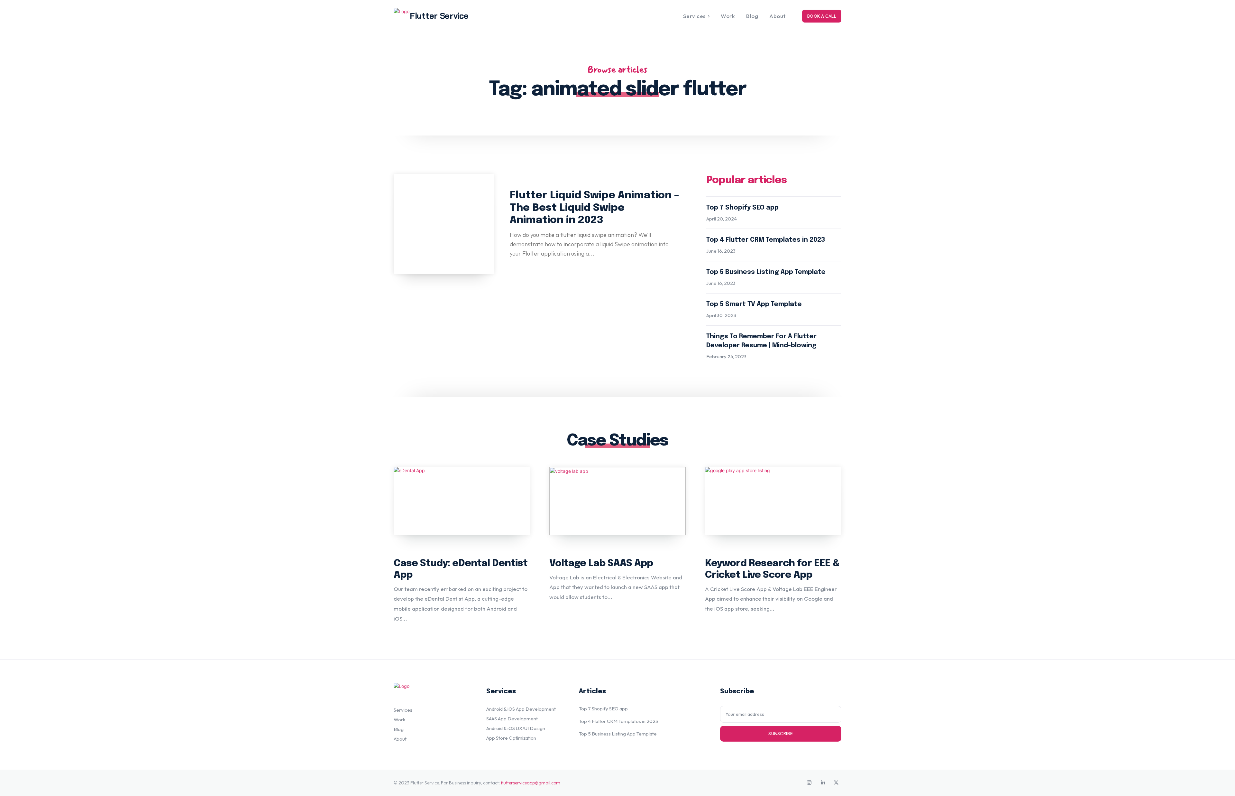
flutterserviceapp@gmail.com (530, 783)
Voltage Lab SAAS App (601, 563)
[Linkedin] (823, 783)
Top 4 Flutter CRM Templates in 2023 (765, 240)
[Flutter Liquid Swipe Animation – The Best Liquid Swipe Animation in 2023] (444, 224)
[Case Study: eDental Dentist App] (462, 501)
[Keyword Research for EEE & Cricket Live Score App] (773, 501)
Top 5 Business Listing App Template (766, 272)
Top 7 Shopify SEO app (742, 207)
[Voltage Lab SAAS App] (617, 501)
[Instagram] (809, 783)
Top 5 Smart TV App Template (754, 304)
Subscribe (780, 733)
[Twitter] (836, 783)
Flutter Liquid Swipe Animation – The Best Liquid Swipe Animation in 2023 (594, 208)
